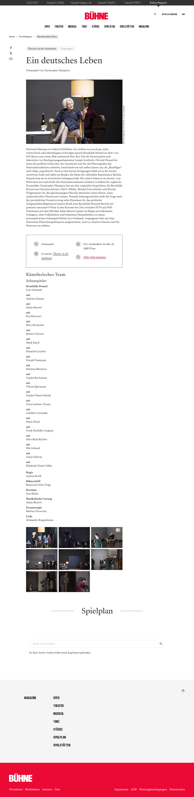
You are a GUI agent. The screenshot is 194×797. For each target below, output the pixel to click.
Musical (72, 26)
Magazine (144, 26)
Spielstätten (127, 26)
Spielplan (109, 26)
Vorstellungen (25, 36)
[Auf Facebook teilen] (11, 48)
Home (12, 36)
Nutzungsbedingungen (153, 789)
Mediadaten (32, 789)
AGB (134, 789)
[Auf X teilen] (11, 54)
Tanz (84, 26)
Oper (47, 26)
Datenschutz (177, 789)
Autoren (47, 789)
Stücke (95, 26)
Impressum (121, 789)
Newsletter (16, 789)
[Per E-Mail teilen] (11, 59)
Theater (59, 26)
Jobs (57, 789)
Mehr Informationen (94, 257)
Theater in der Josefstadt (42, 48)
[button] (155, 14)
